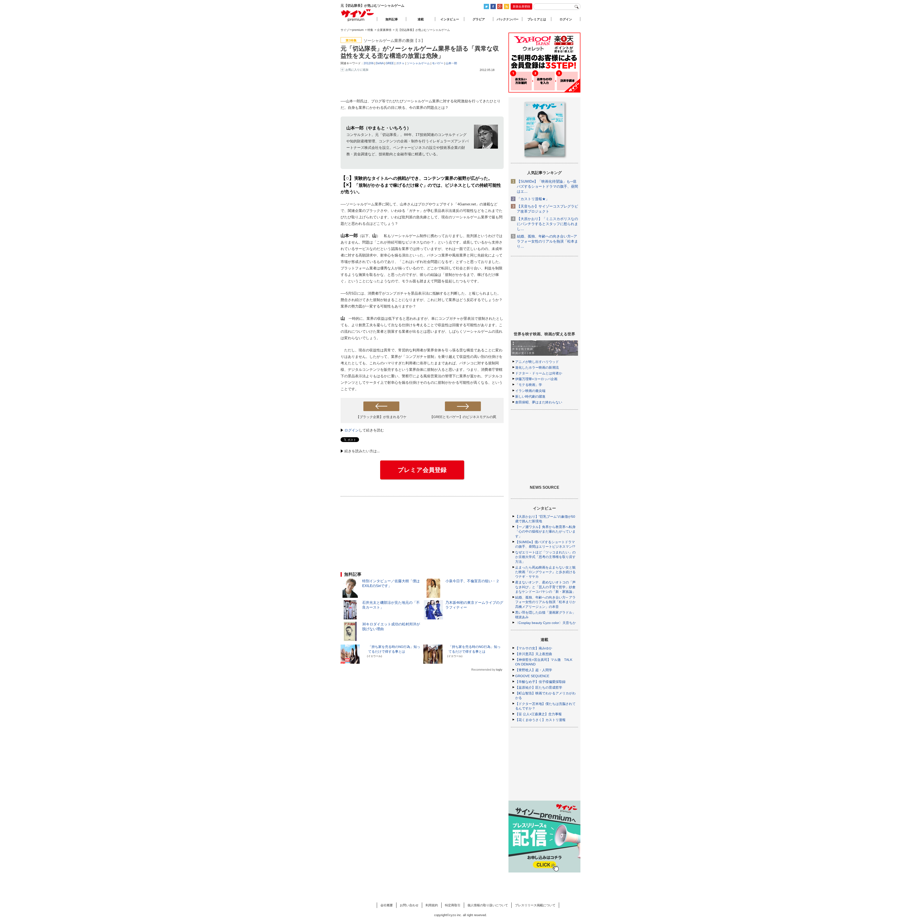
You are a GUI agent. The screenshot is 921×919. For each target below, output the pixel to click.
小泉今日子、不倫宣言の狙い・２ (472, 581)
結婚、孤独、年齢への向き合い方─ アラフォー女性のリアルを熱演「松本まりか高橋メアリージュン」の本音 (545, 601)
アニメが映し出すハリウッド (537, 362)
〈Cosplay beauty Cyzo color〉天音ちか (545, 623)
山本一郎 (451, 63)
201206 (369, 63)
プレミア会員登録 (422, 469)
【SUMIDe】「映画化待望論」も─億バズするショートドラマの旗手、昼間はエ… (547, 186)
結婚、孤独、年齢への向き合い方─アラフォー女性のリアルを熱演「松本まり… (547, 241)
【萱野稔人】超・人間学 (533, 670)
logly (499, 669)
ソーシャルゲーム (418, 63)
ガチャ (400, 63)
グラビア (478, 19)
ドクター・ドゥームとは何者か (538, 373)
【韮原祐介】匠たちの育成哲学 (538, 687)
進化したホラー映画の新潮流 (537, 367)
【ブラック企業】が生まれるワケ (381, 417)
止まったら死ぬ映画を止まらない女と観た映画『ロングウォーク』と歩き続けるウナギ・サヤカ (545, 571)
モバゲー (437, 63)
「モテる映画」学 (528, 385)
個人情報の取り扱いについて (487, 905)
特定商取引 (452, 905)
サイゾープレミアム (358, 15)
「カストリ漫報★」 (533, 199)
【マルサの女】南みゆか (533, 648)
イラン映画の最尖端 (530, 391)
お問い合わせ (409, 905)
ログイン (351, 430)
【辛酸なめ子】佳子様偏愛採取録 (540, 682)
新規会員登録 (521, 6)
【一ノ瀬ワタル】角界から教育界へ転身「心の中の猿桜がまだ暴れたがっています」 (545, 531)
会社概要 (386, 905)
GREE (390, 63)
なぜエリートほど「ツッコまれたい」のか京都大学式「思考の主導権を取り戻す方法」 (545, 556)
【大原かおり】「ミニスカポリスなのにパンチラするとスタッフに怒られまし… (547, 224)
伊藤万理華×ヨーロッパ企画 (536, 379)
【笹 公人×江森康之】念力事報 (538, 714)
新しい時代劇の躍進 (530, 396)
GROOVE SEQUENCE (532, 676)
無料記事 (391, 19)
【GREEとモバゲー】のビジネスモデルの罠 (463, 417)
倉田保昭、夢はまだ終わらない (538, 402)
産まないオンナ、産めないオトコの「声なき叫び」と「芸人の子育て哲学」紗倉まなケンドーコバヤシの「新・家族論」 (545, 586)
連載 (421, 19)
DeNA (380, 63)
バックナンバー (508, 19)
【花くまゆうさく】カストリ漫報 (540, 720)
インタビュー (449, 19)
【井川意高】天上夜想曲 (533, 654)
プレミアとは (536, 19)
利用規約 (431, 905)
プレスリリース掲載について (535, 905)
